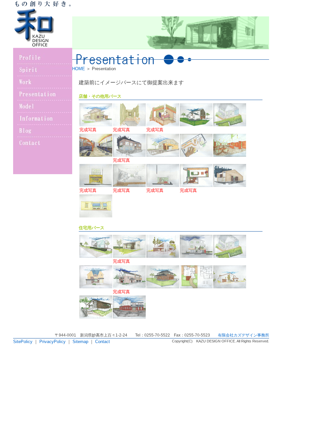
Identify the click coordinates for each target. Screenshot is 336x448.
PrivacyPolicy (52, 341)
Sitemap (80, 341)
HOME (78, 68)
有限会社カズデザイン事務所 (243, 335)
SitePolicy (22, 341)
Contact (102, 341)
